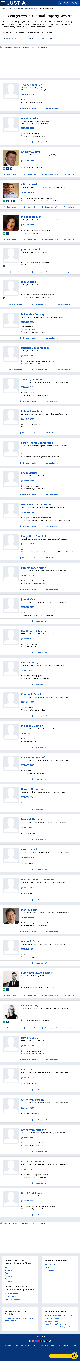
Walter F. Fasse (30, 941)
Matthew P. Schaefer (33, 631)
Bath (6, 1267)
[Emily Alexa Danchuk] (11, 542)
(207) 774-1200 (27, 1045)
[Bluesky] (44, 1341)
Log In (66, 3)
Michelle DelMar (31, 216)
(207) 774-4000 (27, 702)
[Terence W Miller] (11, 91)
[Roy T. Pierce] (11, 1075)
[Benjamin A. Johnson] (11, 573)
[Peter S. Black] (11, 855)
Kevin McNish (29, 472)
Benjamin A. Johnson (33, 567)
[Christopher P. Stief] (11, 763)
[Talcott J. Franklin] (11, 385)
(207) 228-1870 (27, 192)
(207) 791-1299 (27, 670)
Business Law (50, 1264)
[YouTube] (33, 1341)
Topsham (8, 1273)
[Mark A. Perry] (11, 916)
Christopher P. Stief (33, 757)
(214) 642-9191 (27, 387)
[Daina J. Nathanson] (11, 795)
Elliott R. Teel (29, 184)
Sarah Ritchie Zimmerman (37, 442)
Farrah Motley (29, 1005)
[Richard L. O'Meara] (11, 1167)
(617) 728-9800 (27, 224)
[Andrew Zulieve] (11, 158)
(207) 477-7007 (27, 765)
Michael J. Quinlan (32, 725)
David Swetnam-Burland (36, 504)
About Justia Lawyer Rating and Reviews (60, 1327)
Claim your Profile (51, 1321)
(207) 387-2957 (27, 355)
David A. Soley (29, 1037)
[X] (47, 1341)
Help (35, 1345)
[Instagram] (38, 1341)
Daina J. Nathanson (32, 789)
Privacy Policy (56, 1345)
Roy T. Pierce (28, 1069)
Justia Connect (9, 1345)
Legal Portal (20, 1345)
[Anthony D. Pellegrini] (11, 1136)
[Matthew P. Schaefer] (11, 637)
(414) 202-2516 (27, 94)
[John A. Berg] (11, 288)
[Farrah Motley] (11, 1011)
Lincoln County (10, 1296)
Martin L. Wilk (29, 118)
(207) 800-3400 (27, 480)
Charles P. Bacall (31, 694)
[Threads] (41, 1341)
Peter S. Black (29, 849)
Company (28, 1345)
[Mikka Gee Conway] (11, 320)
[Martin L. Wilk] (11, 124)
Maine (35, 8)
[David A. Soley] (11, 1044)
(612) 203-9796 (27, 322)
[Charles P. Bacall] (11, 700)
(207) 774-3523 (27, 887)
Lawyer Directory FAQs (53, 1318)
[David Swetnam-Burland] (11, 510)
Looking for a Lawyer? (60, 1356)
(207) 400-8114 (27, 1200)
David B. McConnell (32, 1193)
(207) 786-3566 (27, 512)
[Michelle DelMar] (11, 223)
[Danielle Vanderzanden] (11, 354)
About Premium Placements (55, 1324)
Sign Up (74, 3)
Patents (48, 1267)
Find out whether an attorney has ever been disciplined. (20, 1319)
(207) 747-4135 (27, 543)
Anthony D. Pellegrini (34, 1129)
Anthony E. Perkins (32, 1099)
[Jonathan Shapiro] (11, 255)
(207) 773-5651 (27, 1169)
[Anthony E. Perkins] (11, 1105)
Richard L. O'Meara (32, 1161)
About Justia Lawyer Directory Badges (59, 1315)
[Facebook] (36, 1341)
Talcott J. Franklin (32, 379)
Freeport (8, 1276)
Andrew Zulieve (30, 151)
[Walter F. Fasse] (11, 947)
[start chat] (74, 1355)
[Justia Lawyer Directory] (16, 3)
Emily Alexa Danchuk (34, 536)
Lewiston (8, 1282)
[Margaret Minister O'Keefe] (11, 885)
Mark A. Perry (29, 909)
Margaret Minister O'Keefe (37, 879)
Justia (3, 8)
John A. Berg (28, 281)
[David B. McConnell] (11, 1199)
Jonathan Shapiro (31, 249)
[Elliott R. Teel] (11, 190)
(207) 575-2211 (27, 827)
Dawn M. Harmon (31, 819)
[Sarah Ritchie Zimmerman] (11, 449)
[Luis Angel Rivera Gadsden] (11, 979)
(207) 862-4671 (27, 949)
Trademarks (49, 1270)
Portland (8, 1279)
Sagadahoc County (12, 1293)
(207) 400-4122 (27, 638)
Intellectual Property (25, 8)
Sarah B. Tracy (29, 662)
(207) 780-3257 (27, 607)
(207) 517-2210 (27, 575)
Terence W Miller (31, 85)
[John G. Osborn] (11, 605)
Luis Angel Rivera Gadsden (37, 973)
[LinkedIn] (30, 1341)
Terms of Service (44, 1345)
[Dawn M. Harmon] (11, 825)
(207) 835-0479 (27, 857)
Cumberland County (12, 1299)
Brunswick (8, 1270)
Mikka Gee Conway (32, 314)
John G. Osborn (30, 599)
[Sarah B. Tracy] (11, 668)
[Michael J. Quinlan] (11, 732)
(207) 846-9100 (27, 418)
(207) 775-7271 (27, 733)
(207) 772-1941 (27, 797)
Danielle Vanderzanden (35, 347)
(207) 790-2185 (27, 160)
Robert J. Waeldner (32, 411)
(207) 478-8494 (27, 917)
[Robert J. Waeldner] (11, 417)
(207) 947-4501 (27, 1137)
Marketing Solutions (69, 1345)
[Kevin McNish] (11, 479)
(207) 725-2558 (27, 128)
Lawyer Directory (12, 8)
